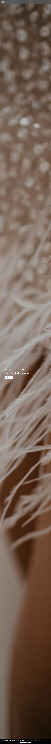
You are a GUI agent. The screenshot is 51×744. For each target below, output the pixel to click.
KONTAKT (8, 377)
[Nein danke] (49, 741)
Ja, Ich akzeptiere (23, 742)
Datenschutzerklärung (45, 740)
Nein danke (29, 742)
